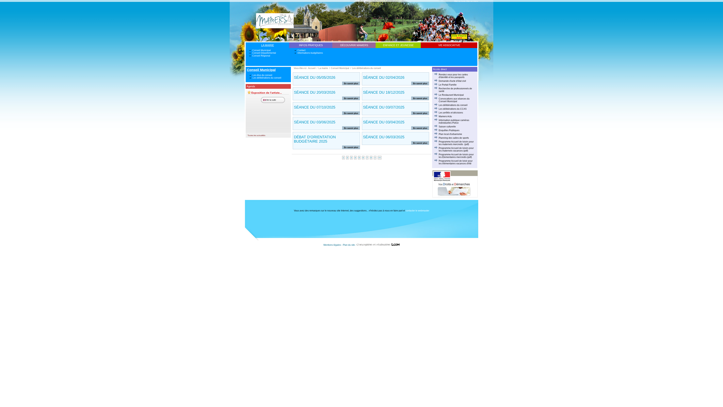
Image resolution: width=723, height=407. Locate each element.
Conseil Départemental (264, 53)
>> (379, 158)
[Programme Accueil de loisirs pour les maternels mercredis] (463, 144)
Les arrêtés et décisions (451, 112)
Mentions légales (332, 245)
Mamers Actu (445, 116)
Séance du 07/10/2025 (314, 107)
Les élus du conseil (262, 75)
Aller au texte (460, 1)
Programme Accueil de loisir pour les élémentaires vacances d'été (456, 162)
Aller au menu (472, 1)
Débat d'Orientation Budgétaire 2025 (315, 139)
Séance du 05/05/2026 (314, 77)
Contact (301, 50)
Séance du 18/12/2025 (383, 92)
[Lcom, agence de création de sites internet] (378, 245)
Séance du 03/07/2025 (383, 107)
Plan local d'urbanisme (450, 134)
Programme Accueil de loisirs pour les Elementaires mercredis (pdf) (456, 155)
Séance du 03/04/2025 (383, 122)
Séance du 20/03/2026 (314, 92)
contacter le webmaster (417, 210)
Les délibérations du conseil (266, 78)
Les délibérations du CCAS (453, 109)
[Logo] (275, 27)
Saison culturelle (447, 126)
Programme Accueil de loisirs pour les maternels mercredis (456, 143)
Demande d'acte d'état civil (452, 81)
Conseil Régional (261, 55)
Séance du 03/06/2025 (314, 122)
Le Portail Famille (448, 84)
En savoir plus (351, 83)
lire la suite (271, 100)
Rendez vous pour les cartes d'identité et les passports (453, 76)
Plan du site (349, 245)
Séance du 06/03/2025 (383, 137)
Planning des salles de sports (454, 138)
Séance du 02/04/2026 (383, 77)
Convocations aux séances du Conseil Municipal (454, 100)
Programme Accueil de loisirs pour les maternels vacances (456, 149)
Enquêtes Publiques (449, 130)
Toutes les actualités (256, 135)
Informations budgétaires (310, 53)
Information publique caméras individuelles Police (454, 121)
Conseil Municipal (261, 50)
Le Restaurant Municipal (451, 95)
